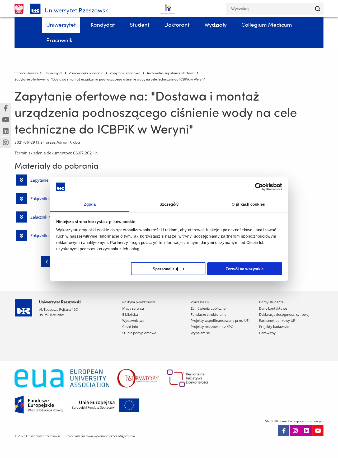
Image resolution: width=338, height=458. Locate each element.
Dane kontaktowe (273, 308)
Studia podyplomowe (139, 332)
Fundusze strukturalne (208, 314)
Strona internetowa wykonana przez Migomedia (100, 436)
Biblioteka (130, 314)
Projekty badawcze (274, 326)
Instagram (295, 430)
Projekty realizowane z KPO (212, 326)
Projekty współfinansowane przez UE (219, 320)
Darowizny (267, 332)
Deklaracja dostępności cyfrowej (284, 314)
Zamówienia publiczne (208, 308)
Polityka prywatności (138, 302)
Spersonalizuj (165, 268)
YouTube (317, 430)
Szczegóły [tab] (169, 204)
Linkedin (306, 430)
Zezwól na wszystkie (245, 268)
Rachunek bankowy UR (277, 320)
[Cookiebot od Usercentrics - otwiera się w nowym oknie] (259, 187)
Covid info (130, 326)
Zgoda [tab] (90, 204)
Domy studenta (271, 302)
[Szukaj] (317, 9)
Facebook (283, 430)
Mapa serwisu (133, 308)
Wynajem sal (200, 332)
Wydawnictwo (133, 320)
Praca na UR (200, 302)
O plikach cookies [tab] (248, 204)
